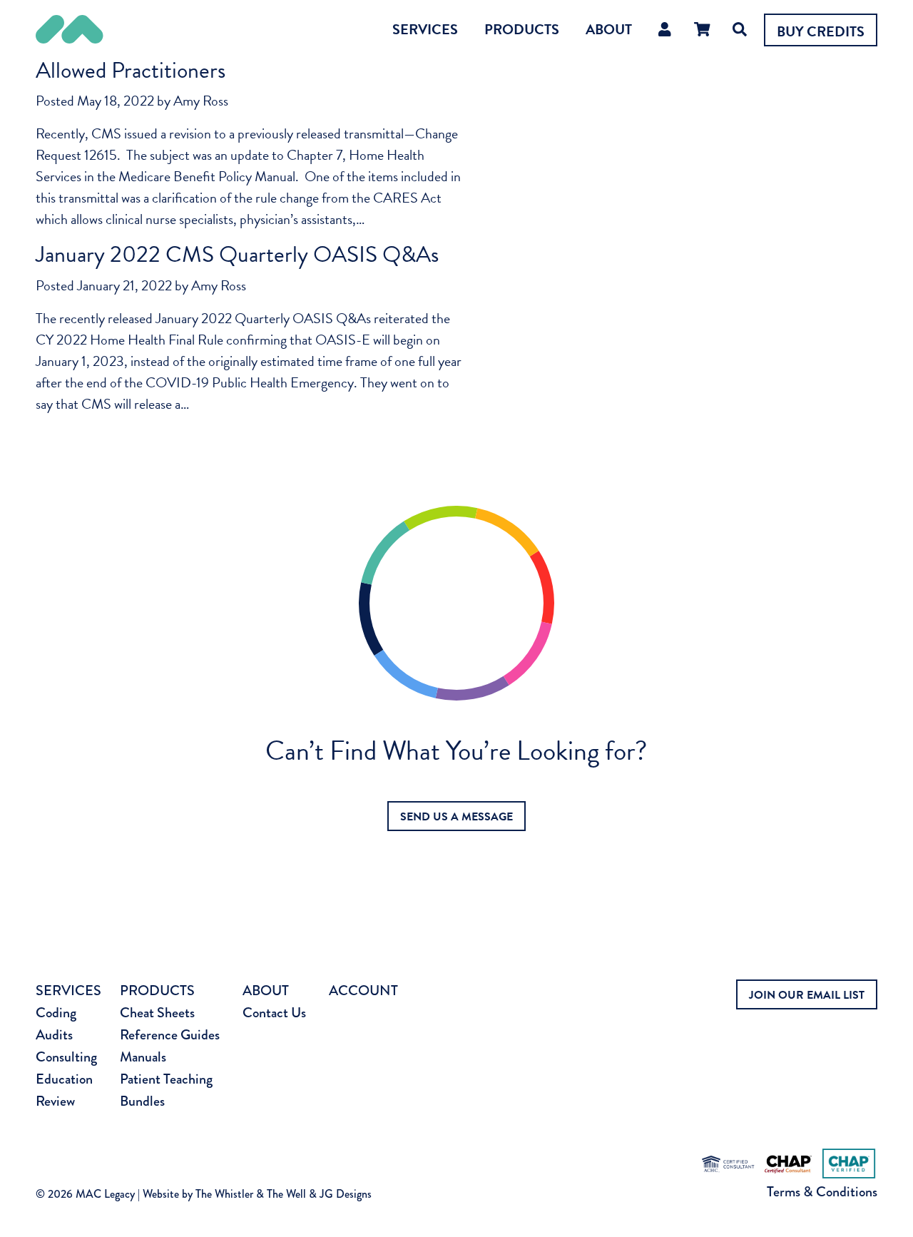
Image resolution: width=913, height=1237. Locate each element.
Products (521, 29)
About (609, 29)
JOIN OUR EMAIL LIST (806, 995)
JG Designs (346, 1194)
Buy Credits (820, 31)
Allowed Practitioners (130, 70)
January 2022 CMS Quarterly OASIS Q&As (237, 254)
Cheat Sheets (157, 1012)
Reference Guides (170, 1034)
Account (363, 990)
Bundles (142, 1101)
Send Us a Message (456, 816)
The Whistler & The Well (250, 1194)
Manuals (143, 1057)
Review (55, 1101)
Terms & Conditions (822, 1191)
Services (425, 29)
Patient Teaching (166, 1079)
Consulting (66, 1057)
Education (64, 1079)
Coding (56, 1012)
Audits (54, 1034)
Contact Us (274, 1012)
